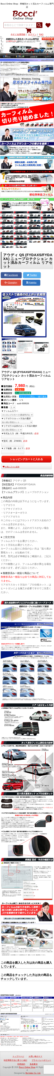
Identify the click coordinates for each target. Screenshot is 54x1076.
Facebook (12, 275)
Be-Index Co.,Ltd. (33, 1073)
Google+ (12, 282)
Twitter (33, 275)
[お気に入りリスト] (48, 25)
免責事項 (34, 1064)
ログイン (32, 34)
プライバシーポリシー (41, 1060)
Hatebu (32, 282)
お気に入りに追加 (11, 467)
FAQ (41, 34)
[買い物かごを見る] (28, 30)
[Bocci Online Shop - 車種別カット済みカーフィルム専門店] (27, 15)
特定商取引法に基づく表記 (15, 1060)
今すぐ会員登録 (18, 34)
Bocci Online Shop (27, 1067)
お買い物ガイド (35, 1056)
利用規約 (21, 1064)
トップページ (18, 1056)
